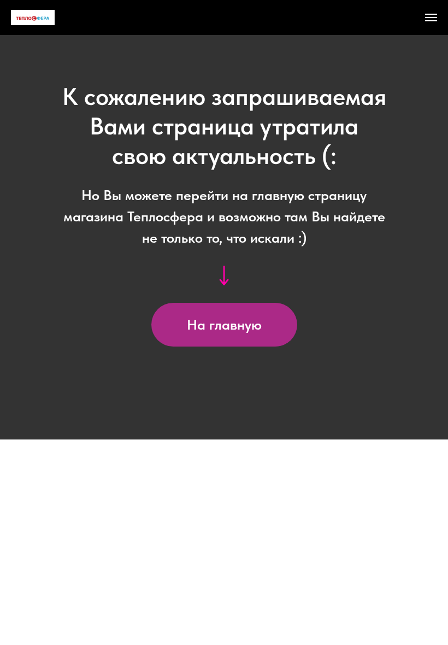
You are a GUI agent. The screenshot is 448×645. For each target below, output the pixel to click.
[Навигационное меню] (431, 17)
